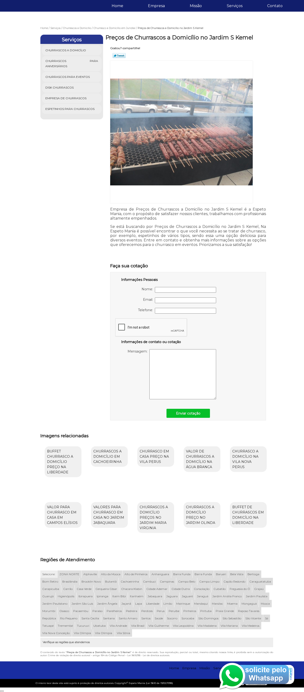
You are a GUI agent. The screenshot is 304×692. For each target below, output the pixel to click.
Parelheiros (114, 611)
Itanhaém (136, 596)
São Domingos (208, 618)
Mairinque (183, 603)
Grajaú (259, 589)
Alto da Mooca (110, 574)
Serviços (234, 6)
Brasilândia (69, 581)
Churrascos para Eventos (67, 77)
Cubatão (220, 589)
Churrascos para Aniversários (71, 63)
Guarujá (48, 596)
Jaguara (172, 596)
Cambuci (149, 581)
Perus (161, 611)
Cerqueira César (106, 589)
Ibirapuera (85, 596)
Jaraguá (202, 596)
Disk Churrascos (59, 87)
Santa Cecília (90, 618)
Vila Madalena (207, 625)
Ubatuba (99, 625)
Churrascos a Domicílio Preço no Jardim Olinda (200, 515)
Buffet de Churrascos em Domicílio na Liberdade (248, 515)
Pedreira (131, 611)
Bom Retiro (50, 581)
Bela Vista (236, 574)
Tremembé (65, 625)
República (49, 618)
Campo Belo (186, 581)
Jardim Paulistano (54, 603)
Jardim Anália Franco (227, 596)
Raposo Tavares (248, 611)
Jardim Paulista (256, 596)
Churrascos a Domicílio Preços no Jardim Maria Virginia (154, 517)
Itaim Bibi (119, 596)
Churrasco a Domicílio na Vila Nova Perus (245, 459)
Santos (146, 618)
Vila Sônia (123, 633)
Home (117, 6)
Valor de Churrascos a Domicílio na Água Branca (200, 459)
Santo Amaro (128, 618)
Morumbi (48, 611)
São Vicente (253, 618)
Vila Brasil (137, 625)
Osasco (64, 611)
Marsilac (217, 603)
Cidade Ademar (156, 589)
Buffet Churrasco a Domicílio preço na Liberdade (60, 461)
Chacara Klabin (131, 589)
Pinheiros (189, 611)
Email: (149, 299)
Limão (167, 603)
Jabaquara (154, 596)
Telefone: (146, 310)
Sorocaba (187, 618)
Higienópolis (66, 596)
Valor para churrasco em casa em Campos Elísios (62, 515)
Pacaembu (80, 611)
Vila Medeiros (250, 625)
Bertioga (253, 574)
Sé (266, 618)
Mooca (265, 603)
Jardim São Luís (82, 603)
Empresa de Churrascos (65, 98)
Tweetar (119, 55)
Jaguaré (187, 596)
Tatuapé (48, 625)
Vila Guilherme (158, 625)
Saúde (159, 618)
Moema (232, 603)
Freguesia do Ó (240, 589)
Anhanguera (160, 574)
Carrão (68, 589)
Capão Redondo (234, 581)
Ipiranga (102, 596)
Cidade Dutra (180, 589)
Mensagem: (138, 351)
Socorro (172, 618)
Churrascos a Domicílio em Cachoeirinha (107, 456)
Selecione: (48, 574)
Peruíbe (174, 611)
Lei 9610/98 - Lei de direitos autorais (148, 655)
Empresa (156, 6)
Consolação (201, 589)
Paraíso (97, 611)
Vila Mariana (229, 625)
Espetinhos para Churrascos (70, 109)
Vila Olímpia (82, 633)
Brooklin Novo (91, 581)
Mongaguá (249, 603)
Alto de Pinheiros (135, 574)
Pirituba (206, 611)
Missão (196, 6)
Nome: (148, 289)
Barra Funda (181, 574)
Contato (275, 6)
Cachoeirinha (130, 581)
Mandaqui (201, 603)
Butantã (111, 581)
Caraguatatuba (260, 581)
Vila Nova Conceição (56, 633)
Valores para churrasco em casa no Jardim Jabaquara (108, 515)
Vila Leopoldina (183, 625)
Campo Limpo (209, 581)
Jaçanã (126, 603)
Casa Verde (84, 589)
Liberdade (152, 603)
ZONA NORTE (69, 574)
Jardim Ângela (107, 603)
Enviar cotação (188, 413)
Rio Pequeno (68, 618)
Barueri (221, 574)
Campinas (167, 581)
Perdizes (147, 611)
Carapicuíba (50, 589)
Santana (109, 618)
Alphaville (90, 574)
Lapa (138, 603)
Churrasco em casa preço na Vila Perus (154, 456)
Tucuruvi (83, 625)
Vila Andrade (118, 625)
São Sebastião (232, 618)
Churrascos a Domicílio (65, 50)
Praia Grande (225, 611)
